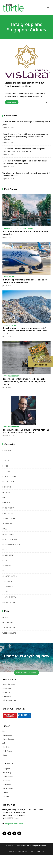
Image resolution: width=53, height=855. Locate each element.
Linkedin (19, 833)
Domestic (6, 325)
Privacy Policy (37, 852)
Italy (4, 529)
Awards (5, 461)
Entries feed (7, 622)
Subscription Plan (9, 700)
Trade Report (13, 376)
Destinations (8, 482)
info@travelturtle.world (14, 824)
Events (5, 497)
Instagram (14, 833)
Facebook (4, 833)
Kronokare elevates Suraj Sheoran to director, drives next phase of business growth (24, 162)
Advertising (6, 688)
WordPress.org (9, 633)
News (14, 277)
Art (4, 455)
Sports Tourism (9, 576)
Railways (6, 560)
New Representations (12, 545)
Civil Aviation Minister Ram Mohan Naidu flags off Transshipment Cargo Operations (23, 149)
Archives (5, 796)
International (9, 518)
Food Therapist (9, 508)
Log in (5, 617)
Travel (5, 592)
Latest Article (20, 228)
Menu (48, 7)
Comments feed (9, 628)
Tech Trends (8, 581)
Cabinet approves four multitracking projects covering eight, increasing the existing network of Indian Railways (25, 136)
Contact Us (6, 696)
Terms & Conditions (18, 852)
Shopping (6, 566)
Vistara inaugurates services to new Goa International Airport (24, 84)
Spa (3, 571)
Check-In (6, 471)
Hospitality (7, 513)
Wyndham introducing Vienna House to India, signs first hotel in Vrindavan (26, 174)
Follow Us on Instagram (26, 672)
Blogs (5, 466)
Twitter (9, 833)
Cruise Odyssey (9, 476)
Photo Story (8, 555)
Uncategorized (9, 602)
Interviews (7, 524)
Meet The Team (8, 684)
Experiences (7, 228)
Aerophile (6, 277)
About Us (6, 692)
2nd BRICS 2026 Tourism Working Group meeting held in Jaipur (26, 123)
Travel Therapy (33, 228)
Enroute (6, 492)
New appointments (11, 539)
